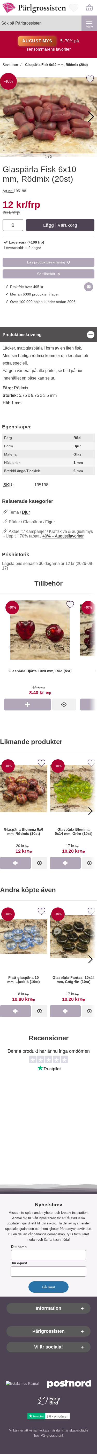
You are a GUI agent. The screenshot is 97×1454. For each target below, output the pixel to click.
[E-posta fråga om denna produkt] (88, 286)
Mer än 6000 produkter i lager (34, 294)
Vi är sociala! (48, 1347)
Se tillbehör (46, 274)
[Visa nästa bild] (86, 647)
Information (48, 1308)
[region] (48, 334)
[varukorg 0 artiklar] (89, 8)
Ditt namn (19, 1247)
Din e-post (19, 1263)
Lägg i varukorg (60, 225)
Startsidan (10, 65)
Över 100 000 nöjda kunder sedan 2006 (43, 302)
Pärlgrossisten (48, 1331)
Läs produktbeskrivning (46, 262)
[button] (90, 117)
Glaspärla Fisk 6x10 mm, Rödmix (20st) (56, 65)
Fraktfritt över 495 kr (26, 287)
